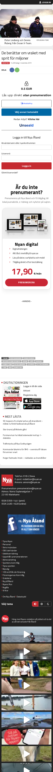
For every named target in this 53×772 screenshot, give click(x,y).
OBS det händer (10, 550)
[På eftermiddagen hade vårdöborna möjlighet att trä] (26, 668)
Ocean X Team (7, 364)
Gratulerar (7, 578)
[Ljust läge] (41, 604)
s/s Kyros (31, 364)
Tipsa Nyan (7, 541)
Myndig (6, 568)
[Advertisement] (26, 329)
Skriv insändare (9, 547)
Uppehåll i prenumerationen (15, 556)
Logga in (46, 2)
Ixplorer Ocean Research (11, 361)
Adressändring (9, 559)
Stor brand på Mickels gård (14, 429)
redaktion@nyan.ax (32, 479)
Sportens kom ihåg (11, 562)
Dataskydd (21, 596)
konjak (25, 361)
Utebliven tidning (10, 553)
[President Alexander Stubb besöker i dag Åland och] (26, 685)
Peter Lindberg (19, 364)
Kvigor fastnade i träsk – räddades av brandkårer (24, 457)
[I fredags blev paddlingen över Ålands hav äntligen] (26, 634)
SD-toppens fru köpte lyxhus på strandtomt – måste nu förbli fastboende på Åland (23, 422)
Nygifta (6, 587)
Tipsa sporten (9, 565)
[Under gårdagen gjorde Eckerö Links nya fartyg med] (26, 720)
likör (32, 361)
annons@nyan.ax (31, 482)
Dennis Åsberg (29, 358)
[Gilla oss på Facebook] (26, 524)
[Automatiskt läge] (35, 604)
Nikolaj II (39, 361)
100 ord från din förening (14, 572)
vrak (10, 367)
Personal (7, 544)
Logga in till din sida (32, 386)
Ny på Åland (8, 581)
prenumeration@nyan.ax (29, 488)
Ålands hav (18, 367)
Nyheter (6, 63)
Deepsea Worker (15, 358)
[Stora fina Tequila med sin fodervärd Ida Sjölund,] (26, 754)
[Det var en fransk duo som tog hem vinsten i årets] (26, 703)
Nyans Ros (7, 584)
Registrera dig (30, 395)
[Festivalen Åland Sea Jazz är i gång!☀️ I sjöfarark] (26, 651)
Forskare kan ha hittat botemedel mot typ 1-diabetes (22, 436)
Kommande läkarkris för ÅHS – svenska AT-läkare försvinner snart (25, 451)
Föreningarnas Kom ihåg (13, 575)
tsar (4, 367)
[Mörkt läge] (48, 604)
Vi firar (5, 590)
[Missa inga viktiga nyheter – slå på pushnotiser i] (26, 737)
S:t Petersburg (42, 364)
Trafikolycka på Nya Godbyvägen (17, 443)
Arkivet (26, 390)
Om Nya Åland (9, 596)
